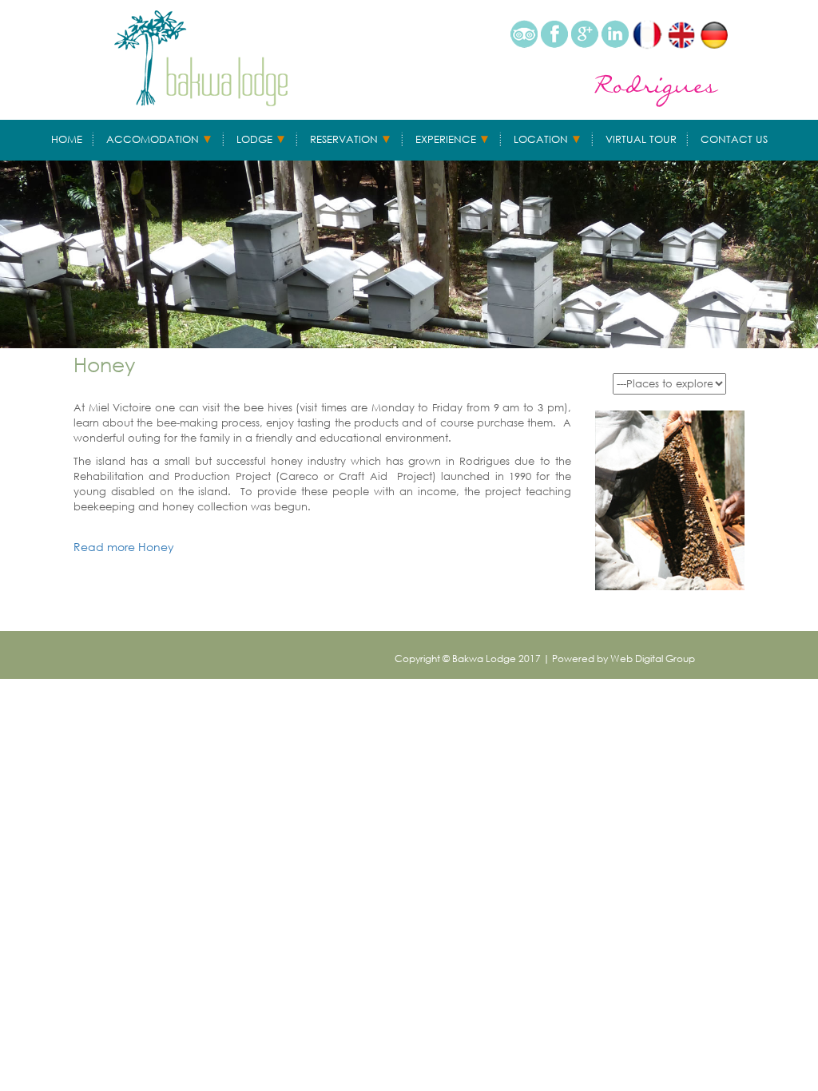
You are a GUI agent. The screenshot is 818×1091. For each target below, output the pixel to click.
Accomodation (152, 139)
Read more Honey (123, 546)
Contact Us (734, 139)
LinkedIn (615, 34)
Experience (445, 139)
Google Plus (584, 34)
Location (541, 139)
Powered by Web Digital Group (623, 658)
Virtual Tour (641, 139)
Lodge (254, 139)
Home (66, 139)
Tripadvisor (524, 34)
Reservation (344, 139)
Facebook (554, 34)
